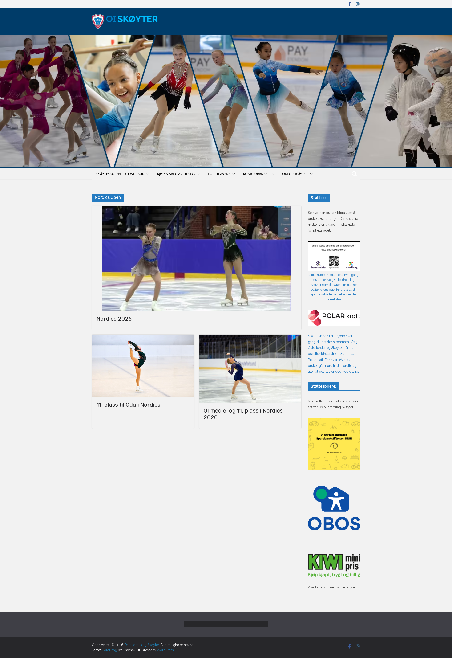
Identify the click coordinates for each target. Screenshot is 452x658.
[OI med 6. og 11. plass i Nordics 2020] (250, 369)
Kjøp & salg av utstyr (176, 174)
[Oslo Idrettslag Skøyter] (226, 37)
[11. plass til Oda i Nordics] (143, 366)
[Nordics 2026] (196, 258)
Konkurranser (256, 174)
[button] (146, 174)
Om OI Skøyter (295, 174)
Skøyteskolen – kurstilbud (120, 174)
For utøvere (219, 174)
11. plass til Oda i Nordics (128, 404)
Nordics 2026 (114, 318)
